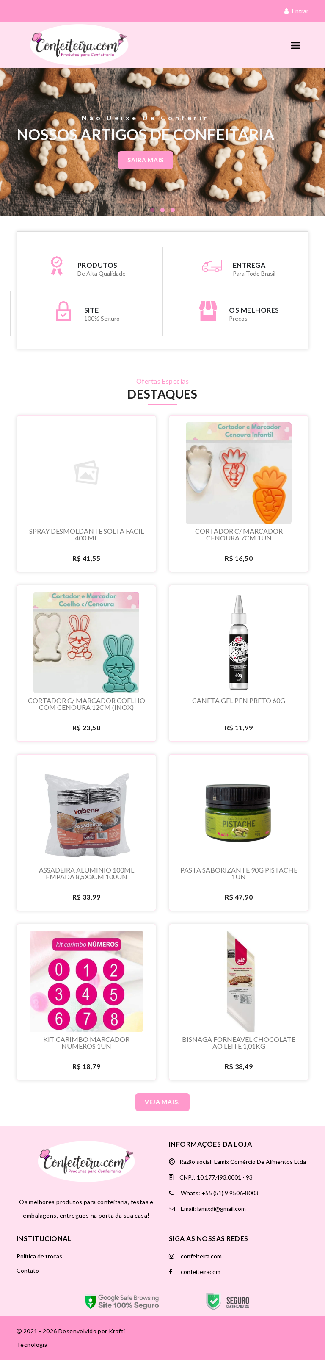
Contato (28, 1270)
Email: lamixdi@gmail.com (212, 1208)
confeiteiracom (199, 1271)
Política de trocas (39, 1256)
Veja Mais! (162, 1101)
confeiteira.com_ (201, 1256)
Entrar (299, 10)
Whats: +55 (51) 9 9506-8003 (219, 1193)
